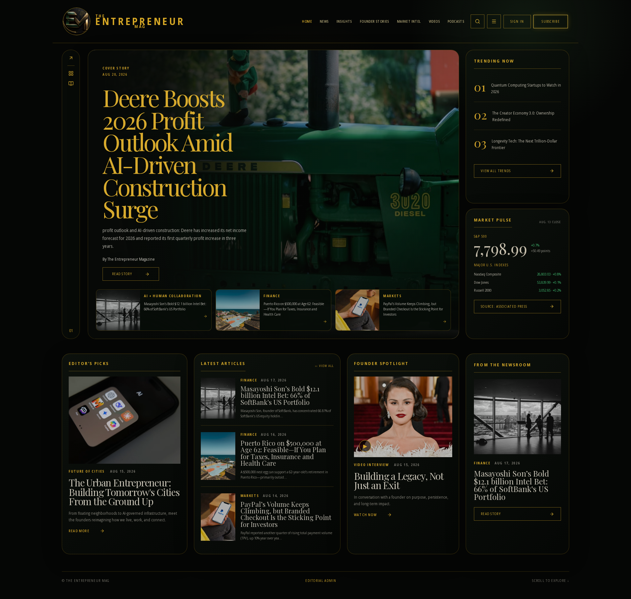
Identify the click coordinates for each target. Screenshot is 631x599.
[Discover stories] (71, 73)
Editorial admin (321, 580)
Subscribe (551, 21)
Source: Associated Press (504, 306)
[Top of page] (71, 58)
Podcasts (456, 21)
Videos (434, 21)
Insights (344, 21)
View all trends (496, 171)
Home (307, 21)
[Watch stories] (71, 83)
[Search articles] (477, 21)
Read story (122, 274)
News (324, 21)
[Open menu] (494, 21)
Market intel (409, 21)
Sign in (517, 21)
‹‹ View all (324, 366)
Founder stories (374, 21)
